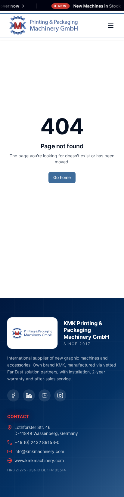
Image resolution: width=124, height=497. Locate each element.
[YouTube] (45, 395)
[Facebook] (13, 395)
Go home (62, 177)
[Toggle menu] (111, 25)
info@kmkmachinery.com (39, 451)
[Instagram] (60, 395)
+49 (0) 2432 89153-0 (37, 442)
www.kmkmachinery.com (39, 460)
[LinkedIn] (29, 395)
